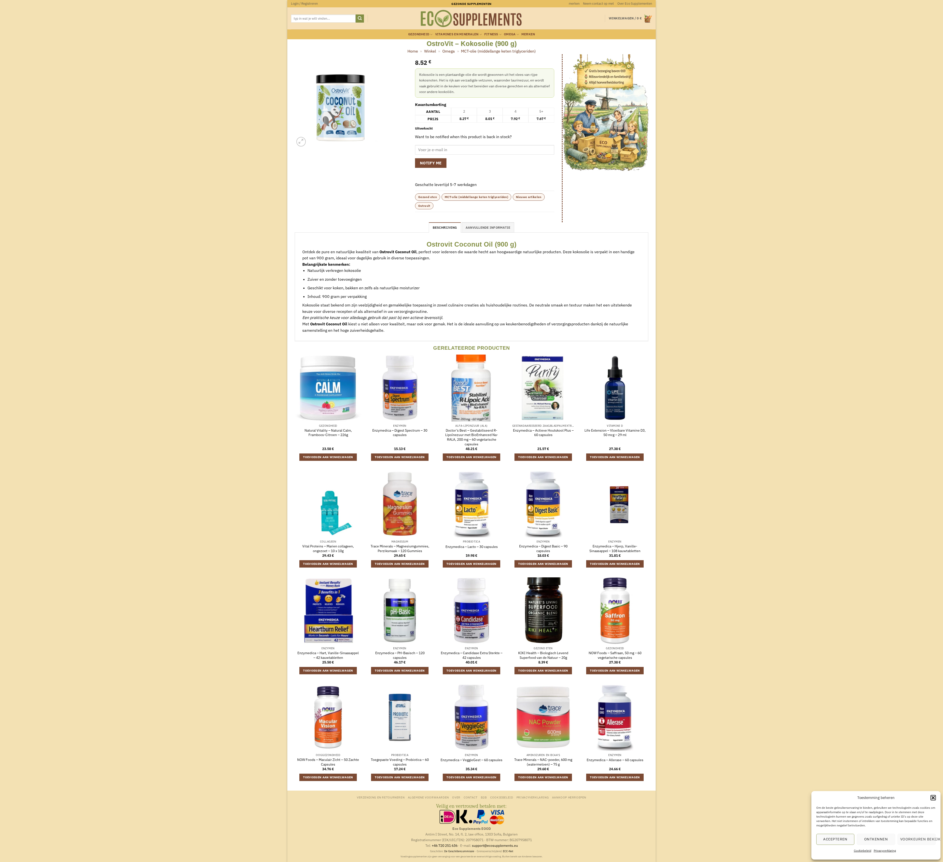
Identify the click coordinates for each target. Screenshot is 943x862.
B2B (484, 797)
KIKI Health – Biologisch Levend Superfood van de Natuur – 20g (543, 655)
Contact (470, 797)
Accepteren (835, 839)
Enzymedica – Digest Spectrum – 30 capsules (399, 432)
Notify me (431, 162)
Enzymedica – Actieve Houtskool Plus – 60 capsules (543, 432)
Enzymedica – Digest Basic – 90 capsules (543, 548)
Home (412, 51)
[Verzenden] (360, 18)
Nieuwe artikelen (528, 197)
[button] (933, 797)
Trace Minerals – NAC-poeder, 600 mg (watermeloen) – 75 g (543, 762)
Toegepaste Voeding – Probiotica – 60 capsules (400, 762)
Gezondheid (419, 34)
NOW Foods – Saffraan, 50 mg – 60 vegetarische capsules (615, 655)
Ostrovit (424, 206)
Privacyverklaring (885, 850)
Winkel (430, 51)
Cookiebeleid (862, 850)
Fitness (491, 34)
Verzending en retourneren (380, 797)
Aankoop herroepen (569, 797)
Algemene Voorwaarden (428, 797)
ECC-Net (508, 851)
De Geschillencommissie (459, 851)
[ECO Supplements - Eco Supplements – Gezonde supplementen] (471, 19)
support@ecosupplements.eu (495, 845)
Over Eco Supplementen (634, 3)
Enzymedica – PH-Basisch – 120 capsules (400, 655)
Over (456, 797)
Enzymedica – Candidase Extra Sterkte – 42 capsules (471, 655)
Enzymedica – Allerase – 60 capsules (615, 760)
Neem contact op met (598, 3)
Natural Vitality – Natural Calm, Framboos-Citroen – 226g (328, 432)
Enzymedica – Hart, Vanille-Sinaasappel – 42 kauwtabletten (328, 655)
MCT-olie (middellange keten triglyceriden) (498, 51)
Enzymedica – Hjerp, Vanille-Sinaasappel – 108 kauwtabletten (614, 548)
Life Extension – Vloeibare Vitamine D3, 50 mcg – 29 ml (615, 432)
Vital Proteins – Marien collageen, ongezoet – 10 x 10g (328, 548)
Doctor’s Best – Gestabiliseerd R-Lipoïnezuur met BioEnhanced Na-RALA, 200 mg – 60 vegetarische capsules (471, 437)
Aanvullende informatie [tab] (488, 227)
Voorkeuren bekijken (918, 839)
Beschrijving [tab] (445, 227)
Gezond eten (427, 197)
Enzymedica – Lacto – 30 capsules (471, 546)
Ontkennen (876, 839)
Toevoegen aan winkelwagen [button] (328, 457)
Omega (509, 34)
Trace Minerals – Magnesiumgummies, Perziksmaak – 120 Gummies (400, 548)
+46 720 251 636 (445, 845)
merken (574, 3)
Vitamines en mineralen (457, 34)
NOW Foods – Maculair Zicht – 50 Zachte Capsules (328, 762)
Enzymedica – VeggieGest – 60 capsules (471, 760)
